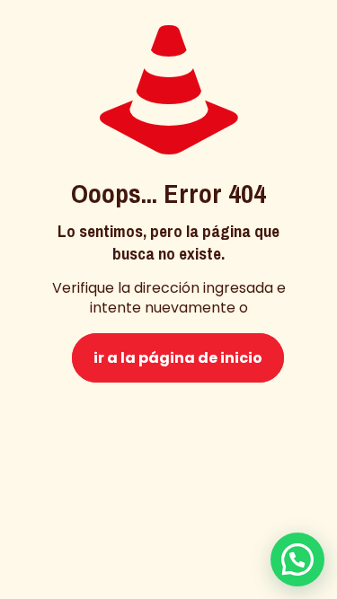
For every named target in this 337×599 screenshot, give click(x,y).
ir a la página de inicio (177, 358)
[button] (297, 559)
